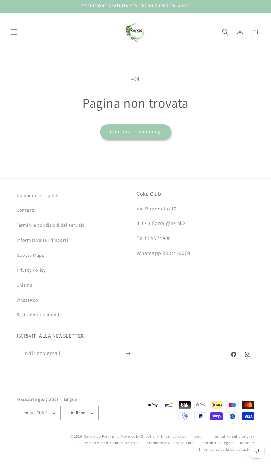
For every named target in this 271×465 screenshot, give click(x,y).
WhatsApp (27, 300)
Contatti (25, 210)
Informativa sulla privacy (233, 436)
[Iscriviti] (128, 353)
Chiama (25, 285)
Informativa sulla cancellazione (226, 449)
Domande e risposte (38, 195)
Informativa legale (217, 443)
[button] (14, 32)
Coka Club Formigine (102, 436)
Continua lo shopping (135, 131)
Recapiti (247, 443)
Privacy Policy (31, 270)
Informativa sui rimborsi (42, 240)
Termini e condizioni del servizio (51, 225)
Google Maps (30, 255)
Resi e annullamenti (38, 315)
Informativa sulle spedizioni (170, 443)
